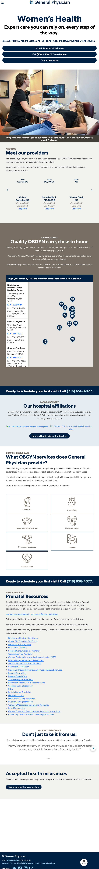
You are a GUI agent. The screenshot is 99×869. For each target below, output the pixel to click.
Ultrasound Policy (16, 695)
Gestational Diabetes (17, 647)
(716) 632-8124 (14, 304)
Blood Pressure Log (16, 708)
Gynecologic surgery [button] (27, 547)
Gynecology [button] (72, 509)
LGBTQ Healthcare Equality (31, 863)
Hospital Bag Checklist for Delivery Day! (26, 660)
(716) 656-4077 (15, 333)
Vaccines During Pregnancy (20, 685)
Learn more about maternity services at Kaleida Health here (32, 613)
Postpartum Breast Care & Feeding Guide (26, 682)
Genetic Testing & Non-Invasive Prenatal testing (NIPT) (32, 657)
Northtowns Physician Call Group (23, 637)
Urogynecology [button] (72, 528)
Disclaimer (5, 863)
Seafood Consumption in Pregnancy (24, 650)
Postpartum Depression (18, 666)
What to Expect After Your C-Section (24, 663)
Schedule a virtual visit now (49, 48)
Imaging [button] (72, 547)
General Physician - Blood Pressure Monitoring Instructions (34, 711)
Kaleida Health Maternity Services (49, 436)
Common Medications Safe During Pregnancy (28, 704)
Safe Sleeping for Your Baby (20, 679)
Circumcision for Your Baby (20, 653)
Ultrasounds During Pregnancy (21, 698)
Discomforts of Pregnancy (19, 644)
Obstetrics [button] (27, 509)
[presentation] (7, 190)
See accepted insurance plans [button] (23, 787)
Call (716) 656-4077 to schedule (49, 54)
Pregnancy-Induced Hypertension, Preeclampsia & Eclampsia (35, 669)
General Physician (13, 860)
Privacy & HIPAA (15, 863)
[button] (17, 300)
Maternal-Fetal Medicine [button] (27, 528)
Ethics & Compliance (48, 863)
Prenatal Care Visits (16, 673)
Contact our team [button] (50, 60)
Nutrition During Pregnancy (20, 701)
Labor (10, 688)
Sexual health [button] (27, 566)
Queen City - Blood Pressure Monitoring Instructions (31, 714)
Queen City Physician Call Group (22, 641)
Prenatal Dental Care (17, 676)
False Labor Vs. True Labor (19, 692)
